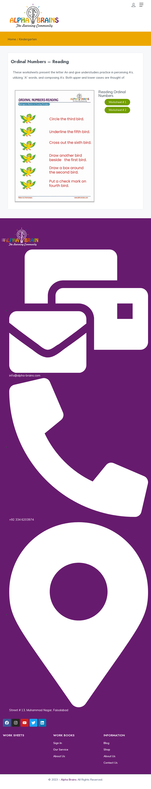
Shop (107, 749)
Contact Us (111, 762)
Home (12, 39)
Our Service (60, 749)
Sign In (57, 743)
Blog (106, 743)
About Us (59, 756)
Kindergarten (28, 39)
